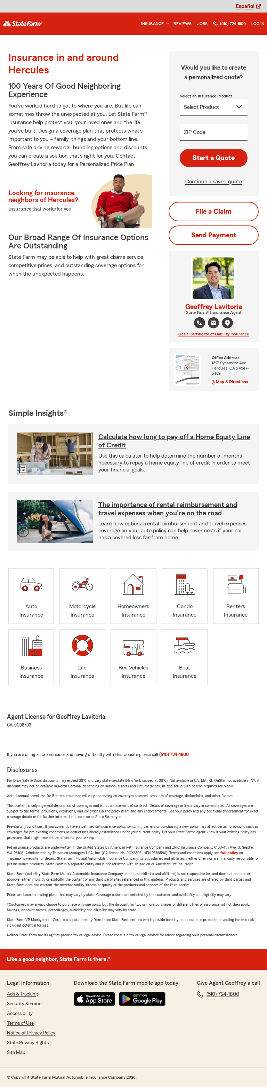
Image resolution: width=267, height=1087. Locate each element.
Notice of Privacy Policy (31, 1033)
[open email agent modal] (213, 323)
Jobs (202, 24)
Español (245, 6)
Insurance (152, 24)
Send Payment (213, 235)
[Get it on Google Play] (142, 999)
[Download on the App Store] (94, 999)
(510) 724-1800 (233, 24)
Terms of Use (20, 1023)
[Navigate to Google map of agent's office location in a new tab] (227, 322)
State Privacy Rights (28, 1042)
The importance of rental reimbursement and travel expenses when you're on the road (167, 509)
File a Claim (214, 211)
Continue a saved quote (213, 181)
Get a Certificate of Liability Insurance (213, 334)
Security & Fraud (24, 1003)
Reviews (182, 24)
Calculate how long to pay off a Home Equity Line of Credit (174, 441)
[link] (22, 23)
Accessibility (20, 1013)
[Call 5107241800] (199, 322)
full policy (229, 853)
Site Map (16, 1052)
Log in (257, 24)
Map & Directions (232, 382)
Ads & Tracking (22, 994)
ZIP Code (194, 132)
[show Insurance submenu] (166, 24)
